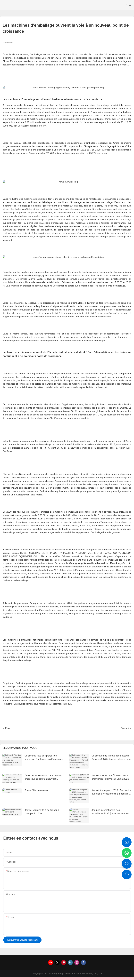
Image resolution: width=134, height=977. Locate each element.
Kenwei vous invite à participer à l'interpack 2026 (42, 812)
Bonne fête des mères (36, 790)
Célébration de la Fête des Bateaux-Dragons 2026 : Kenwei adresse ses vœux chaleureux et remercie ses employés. (111, 757)
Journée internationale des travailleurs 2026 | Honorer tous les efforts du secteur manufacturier (110, 812)
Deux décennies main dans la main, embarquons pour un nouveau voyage (43, 777)
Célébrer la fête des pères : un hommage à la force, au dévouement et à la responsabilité (44, 757)
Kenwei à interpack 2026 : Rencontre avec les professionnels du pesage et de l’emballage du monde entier (111, 792)
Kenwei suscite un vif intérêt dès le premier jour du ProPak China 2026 (110, 777)
